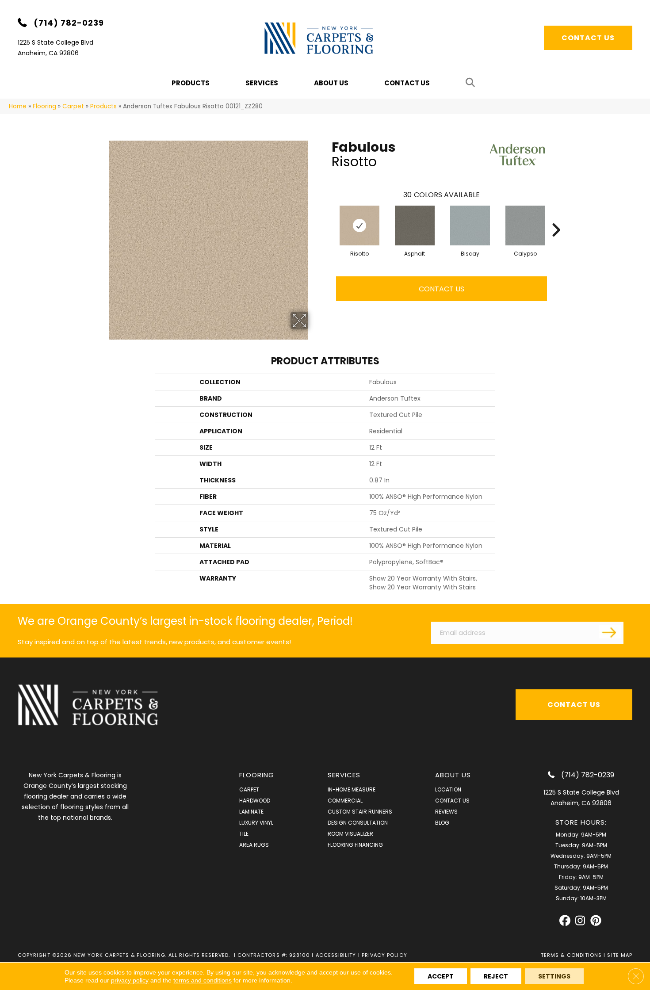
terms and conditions (202, 980)
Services (261, 83)
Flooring (44, 106)
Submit (610, 631)
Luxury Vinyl (256, 822)
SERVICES (344, 775)
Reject (496, 976)
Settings (554, 976)
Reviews (446, 811)
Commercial (345, 800)
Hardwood (254, 800)
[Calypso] (525, 225)
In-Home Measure (351, 789)
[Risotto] (359, 225)
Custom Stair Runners (360, 811)
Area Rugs (254, 845)
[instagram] (580, 921)
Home (18, 106)
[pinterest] (596, 921)
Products (103, 106)
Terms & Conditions (571, 955)
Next (555, 216)
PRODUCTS (191, 83)
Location (448, 789)
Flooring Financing (355, 845)
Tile (244, 833)
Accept (441, 976)
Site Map (619, 955)
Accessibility (336, 955)
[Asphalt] (415, 225)
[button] (472, 83)
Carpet (73, 106)
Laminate (251, 811)
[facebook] (565, 921)
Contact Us (407, 83)
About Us (331, 83)
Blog (442, 822)
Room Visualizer (350, 833)
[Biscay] (470, 225)
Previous (327, 216)
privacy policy (130, 980)
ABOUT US (453, 775)
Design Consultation (358, 822)
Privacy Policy (384, 955)
